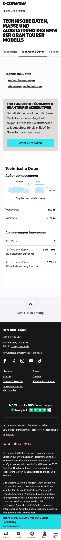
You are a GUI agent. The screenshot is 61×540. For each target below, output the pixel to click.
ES (29, 443)
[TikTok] (40, 362)
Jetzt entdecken (30, 143)
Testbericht (9, 51)
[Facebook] (5, 362)
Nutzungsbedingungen (14, 425)
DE (9, 443)
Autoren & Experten (13, 381)
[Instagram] (22, 362)
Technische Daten (33, 51)
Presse (36, 371)
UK (19, 443)
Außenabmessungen (21, 80)
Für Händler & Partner (44, 381)
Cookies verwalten (38, 425)
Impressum (8, 434)
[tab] (9, 52)
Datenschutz (22, 429)
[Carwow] (14, 3)
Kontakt (7, 376)
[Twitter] (14, 362)
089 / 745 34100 (20, 342)
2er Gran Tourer (15, 10)
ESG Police (8, 429)
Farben (54, 51)
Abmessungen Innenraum (25, 86)
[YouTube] (31, 362)
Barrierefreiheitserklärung (45, 429)
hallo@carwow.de (20, 346)
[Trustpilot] (30, 410)
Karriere (37, 376)
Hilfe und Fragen (15, 330)
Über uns (7, 371)
